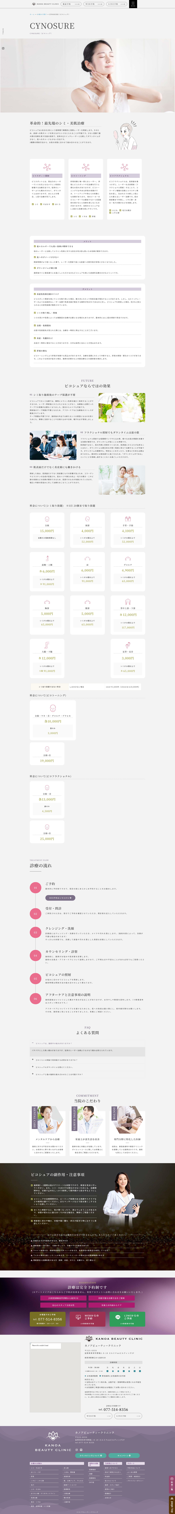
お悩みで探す (42, 14)
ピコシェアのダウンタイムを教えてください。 (55, 1067)
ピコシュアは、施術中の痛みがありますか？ (54, 1043)
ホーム (32, 14)
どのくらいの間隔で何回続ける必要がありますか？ (57, 1060)
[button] (87, 1043)
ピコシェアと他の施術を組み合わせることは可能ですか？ (59, 1074)
